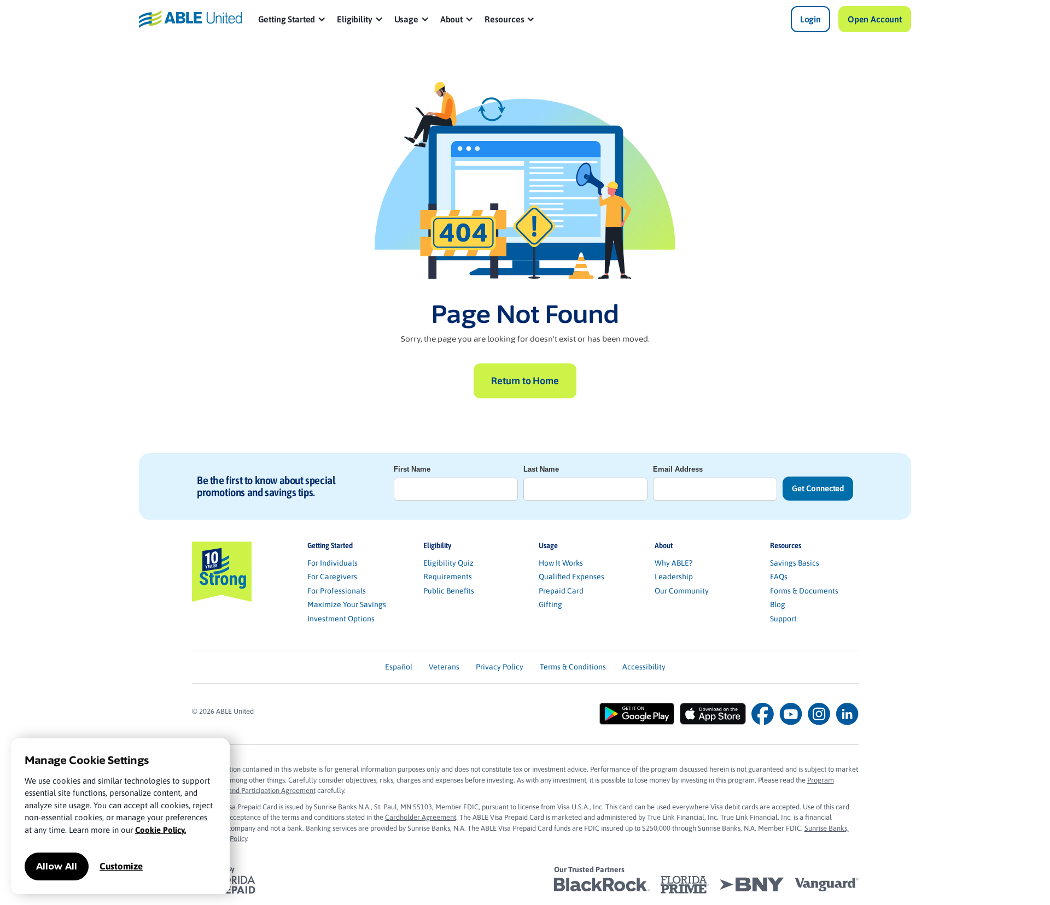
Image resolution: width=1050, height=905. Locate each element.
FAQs (779, 576)
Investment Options (341, 618)
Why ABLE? (673, 563)
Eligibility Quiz (448, 563)
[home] (190, 18)
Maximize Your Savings (346, 604)
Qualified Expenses (571, 576)
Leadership (674, 576)
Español (398, 666)
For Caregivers (332, 576)
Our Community (682, 590)
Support (783, 618)
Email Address (678, 469)
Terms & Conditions (573, 666)
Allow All (56, 866)
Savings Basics (794, 563)
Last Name (541, 469)
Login (810, 19)
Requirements (447, 576)
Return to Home (524, 380)
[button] (292, 19)
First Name (412, 469)
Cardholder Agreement (420, 817)
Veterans (444, 666)
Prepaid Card (561, 590)
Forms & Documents (804, 590)
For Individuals (332, 563)
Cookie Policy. (160, 830)
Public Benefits (448, 590)
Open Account (875, 19)
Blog (777, 604)
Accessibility (644, 666)
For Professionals (336, 590)
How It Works (561, 563)
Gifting (550, 604)
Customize (121, 866)
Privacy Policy (499, 666)
